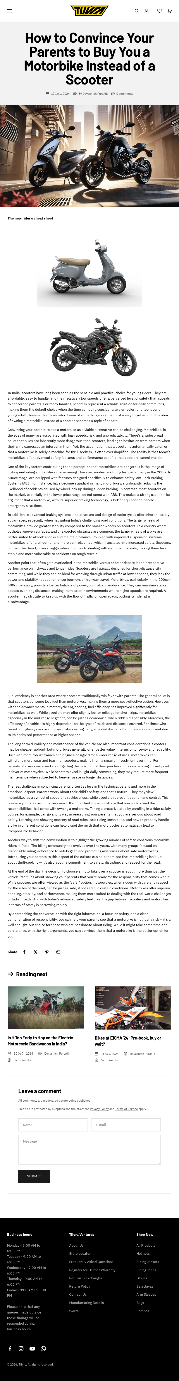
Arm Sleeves (146, 1294)
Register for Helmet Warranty (92, 1270)
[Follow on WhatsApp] (43, 1349)
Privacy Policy (99, 1109)
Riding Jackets (147, 1261)
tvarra (74, 1311)
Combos (142, 1311)
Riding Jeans (146, 1270)
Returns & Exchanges (86, 1278)
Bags (140, 1302)
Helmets (143, 1253)
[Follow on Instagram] (21, 1349)
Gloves (141, 1278)
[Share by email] (58, 952)
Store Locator (80, 1253)
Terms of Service (126, 1109)
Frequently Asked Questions (91, 1261)
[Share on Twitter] (35, 952)
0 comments (124, 94)
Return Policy (79, 1286)
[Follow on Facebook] (10, 1349)
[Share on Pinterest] (47, 952)
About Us (76, 1245)
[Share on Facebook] (24, 952)
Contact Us (78, 1294)
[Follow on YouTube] (32, 1349)
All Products (145, 1245)
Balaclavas (144, 1286)
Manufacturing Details (86, 1302)
